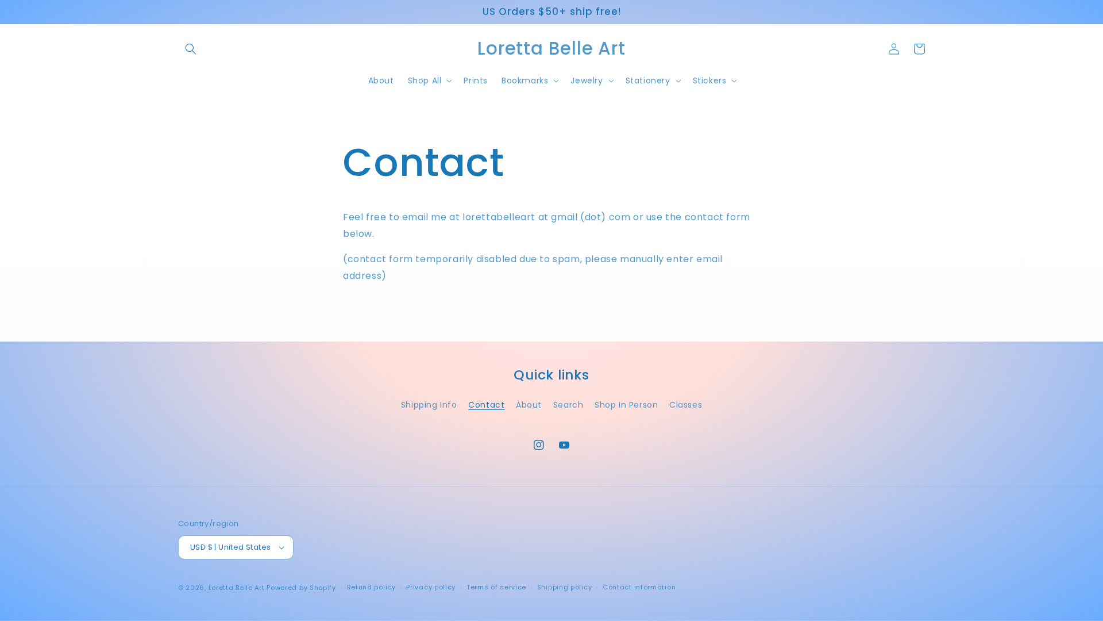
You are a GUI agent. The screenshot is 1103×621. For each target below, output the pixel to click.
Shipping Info (429, 405)
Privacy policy (431, 587)
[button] (190, 49)
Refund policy (371, 587)
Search (568, 405)
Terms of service (496, 587)
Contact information (639, 587)
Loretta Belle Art (237, 587)
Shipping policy (564, 587)
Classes (685, 405)
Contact (486, 405)
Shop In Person (626, 405)
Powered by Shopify (301, 587)
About (529, 405)
